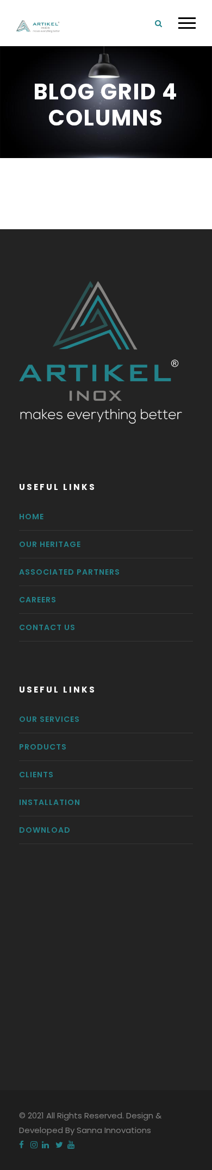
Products (43, 746)
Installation (49, 802)
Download (45, 830)
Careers (38, 599)
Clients (36, 774)
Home (31, 516)
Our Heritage (50, 544)
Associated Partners (69, 572)
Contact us (47, 627)
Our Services (49, 719)
